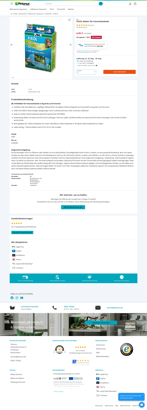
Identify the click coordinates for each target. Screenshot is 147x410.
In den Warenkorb (119, 72)
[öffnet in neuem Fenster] (80, 361)
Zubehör (48, 14)
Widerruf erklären (17, 378)
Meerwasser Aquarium (18, 9)
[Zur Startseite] (22, 4)
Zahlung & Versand (18, 382)
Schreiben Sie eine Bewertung (22, 232)
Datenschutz (101, 349)
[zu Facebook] (12, 297)
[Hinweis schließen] (143, 394)
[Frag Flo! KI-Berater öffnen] (142, 405)
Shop (15, 14)
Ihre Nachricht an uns (74, 207)
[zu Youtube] (21, 297)
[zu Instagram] (16, 297)
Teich (52, 9)
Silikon (55, 14)
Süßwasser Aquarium (38, 9)
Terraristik (61, 9)
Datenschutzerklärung (84, 52)
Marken (71, 9)
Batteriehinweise (102, 356)
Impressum (100, 345)
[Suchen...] (101, 3)
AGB (97, 352)
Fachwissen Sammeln (29, 306)
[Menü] (12, 4)
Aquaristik (22, 14)
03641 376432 (69, 306)
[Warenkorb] (135, 3)
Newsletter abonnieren (101, 323)
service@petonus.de (115, 308)
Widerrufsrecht (16, 374)
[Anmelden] (130, 3)
